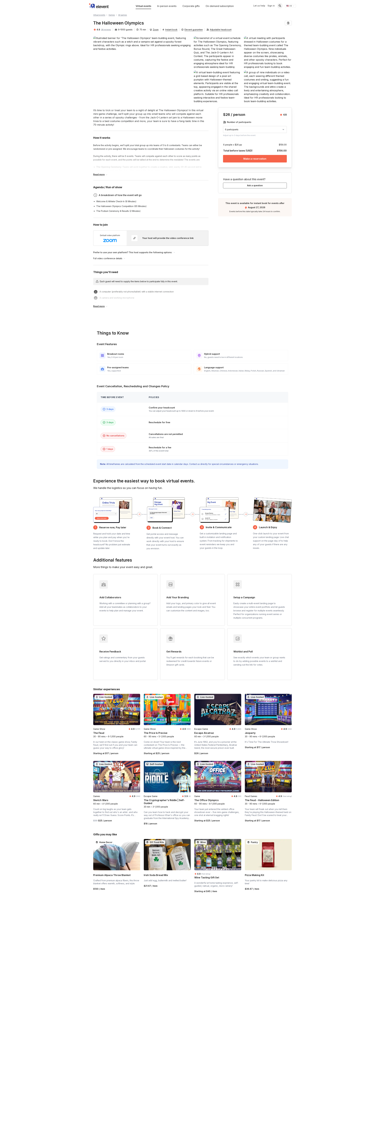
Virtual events (143, 6)
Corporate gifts (191, 6)
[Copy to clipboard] (288, 23)
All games (122, 15)
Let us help (259, 5)
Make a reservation (254, 158)
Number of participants (239, 122)
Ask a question (255, 185)
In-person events (166, 6)
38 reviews (106, 29)
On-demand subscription (220, 6)
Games (112, 15)
